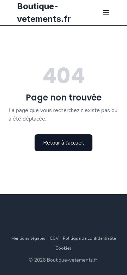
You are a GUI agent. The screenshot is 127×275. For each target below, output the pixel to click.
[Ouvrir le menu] (106, 13)
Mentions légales (28, 238)
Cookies (63, 248)
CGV (54, 238)
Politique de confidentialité (89, 238)
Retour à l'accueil (63, 143)
